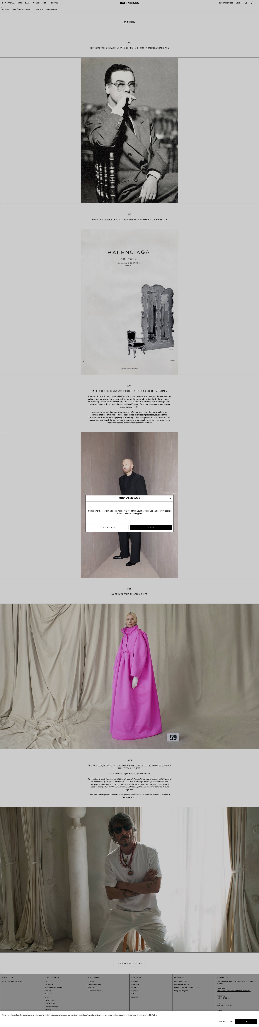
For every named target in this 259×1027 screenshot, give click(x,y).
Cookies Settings (225, 1021)
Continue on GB (108, 527)
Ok (246, 1021)
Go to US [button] (151, 527)
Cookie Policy (151, 1015)
